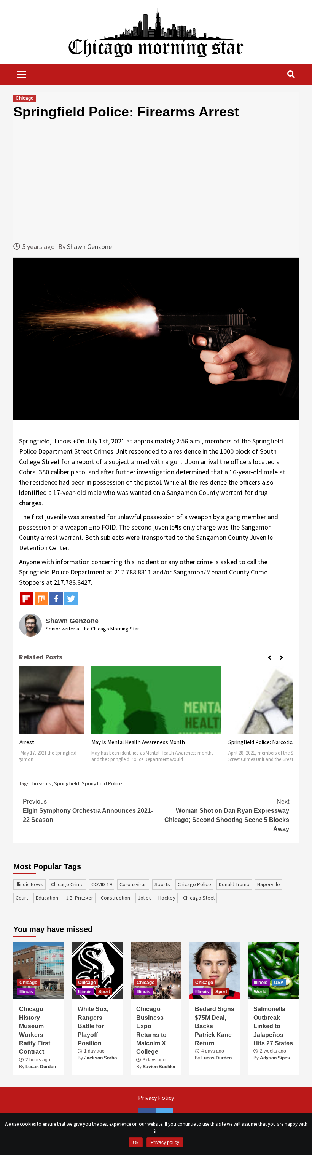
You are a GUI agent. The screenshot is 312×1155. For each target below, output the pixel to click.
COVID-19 (101, 884)
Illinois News (29, 884)
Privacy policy (165, 1142)
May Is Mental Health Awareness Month (138, 742)
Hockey (166, 897)
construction (115, 897)
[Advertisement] (156, 180)
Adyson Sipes (275, 1058)
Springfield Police (102, 783)
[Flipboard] (26, 598)
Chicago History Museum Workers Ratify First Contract (34, 1030)
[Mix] (41, 598)
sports (162, 884)
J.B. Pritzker (79, 897)
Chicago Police (194, 884)
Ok (135, 1142)
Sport (104, 991)
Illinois (26, 991)
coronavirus (133, 884)
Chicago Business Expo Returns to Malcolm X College (151, 1030)
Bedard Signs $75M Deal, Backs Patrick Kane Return (214, 1026)
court (22, 897)
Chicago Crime (67, 884)
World (260, 991)
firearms (41, 783)
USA (279, 982)
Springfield (66, 783)
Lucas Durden (40, 1066)
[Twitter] (71, 598)
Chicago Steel (199, 897)
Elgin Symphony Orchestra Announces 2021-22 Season (88, 810)
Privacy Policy (156, 1097)
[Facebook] (56, 598)
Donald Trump (234, 884)
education (47, 897)
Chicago (24, 98)
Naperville (268, 884)
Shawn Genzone (89, 246)
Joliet (144, 897)
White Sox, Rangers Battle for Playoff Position (93, 1026)
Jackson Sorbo (100, 1058)
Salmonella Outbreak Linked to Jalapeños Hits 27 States (273, 1026)
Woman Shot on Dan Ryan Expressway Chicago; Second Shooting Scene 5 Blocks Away (226, 815)
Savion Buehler (159, 1066)
